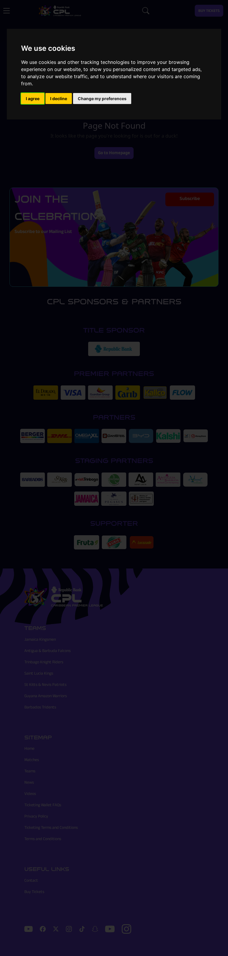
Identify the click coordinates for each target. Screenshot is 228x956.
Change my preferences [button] (102, 98)
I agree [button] (32, 98)
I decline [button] (58, 98)
